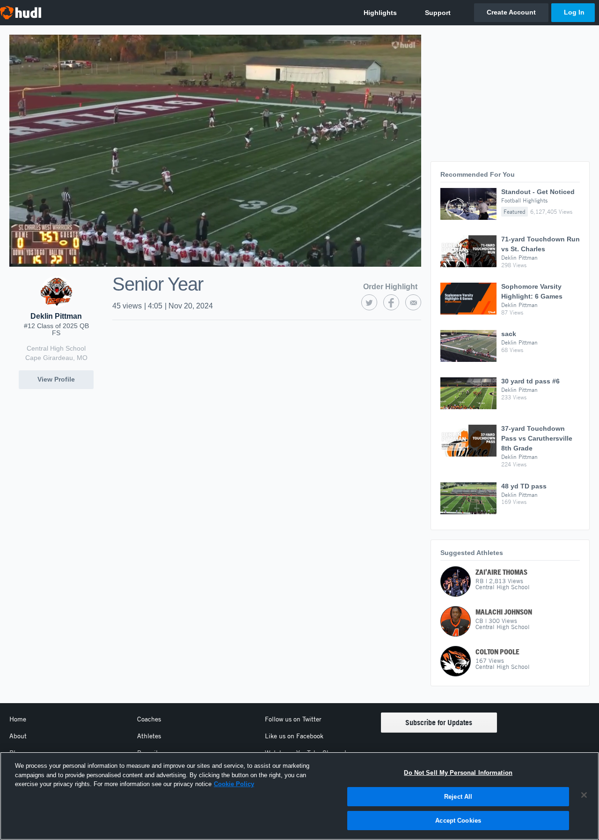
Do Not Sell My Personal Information (458, 772)
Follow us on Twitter (293, 719)
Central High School (56, 348)
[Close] (584, 795)
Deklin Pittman (56, 316)
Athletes (149, 736)
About (18, 736)
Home (17, 719)
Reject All (458, 796)
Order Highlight (390, 287)
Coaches (149, 719)
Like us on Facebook (294, 736)
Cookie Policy (234, 784)
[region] (299, 796)
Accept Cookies (458, 820)
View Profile (56, 379)
